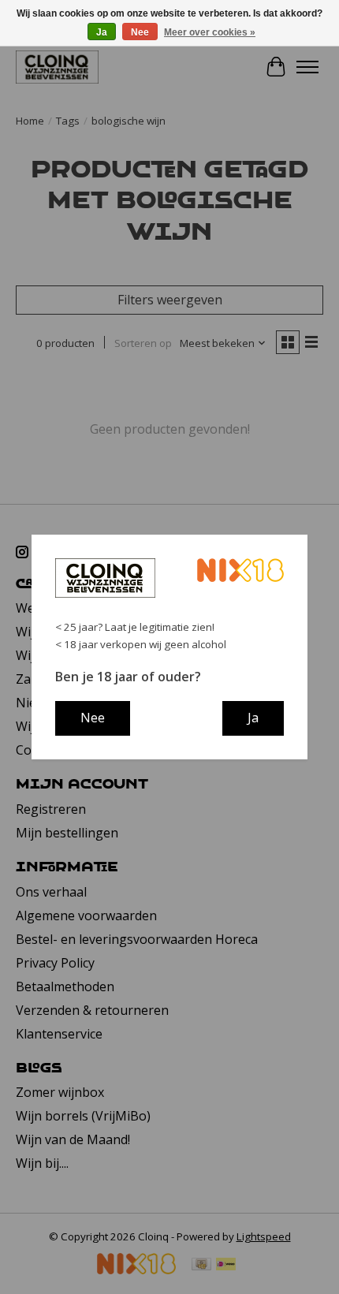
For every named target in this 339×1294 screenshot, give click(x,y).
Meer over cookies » (209, 32)
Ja (101, 32)
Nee (140, 32)
